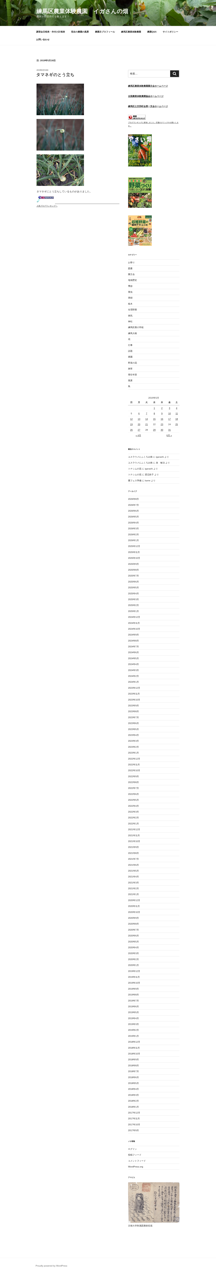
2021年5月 (133, 870)
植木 (130, 304)
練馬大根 (132, 333)
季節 (130, 286)
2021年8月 (133, 853)
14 (146, 419)
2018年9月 (133, 1059)
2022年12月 (134, 758)
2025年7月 (133, 575)
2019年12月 (134, 971)
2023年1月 (133, 752)
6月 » (169, 435)
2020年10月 (134, 912)
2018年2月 (133, 1101)
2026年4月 (133, 522)
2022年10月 (134, 770)
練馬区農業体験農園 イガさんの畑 (82, 11)
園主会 (131, 274)
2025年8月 (133, 570)
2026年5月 (133, 516)
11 (177, 413)
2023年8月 (133, 711)
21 (146, 424)
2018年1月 (133, 1107)
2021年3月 (133, 882)
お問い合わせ (42, 39)
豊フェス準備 (134, 480)
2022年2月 (133, 817)
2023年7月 (133, 717)
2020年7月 (133, 930)
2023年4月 (133, 735)
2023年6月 (133, 723)
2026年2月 (133, 534)
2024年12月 (134, 617)
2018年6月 (133, 1077)
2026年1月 (133, 540)
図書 (130, 268)
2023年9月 (133, 705)
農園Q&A (152, 31)
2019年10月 (134, 983)
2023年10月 (134, 699)
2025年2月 (133, 605)
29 (154, 430)
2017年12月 (134, 1112)
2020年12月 (134, 900)
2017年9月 (133, 1130)
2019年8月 (133, 994)
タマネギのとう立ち (55, 74)
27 (139, 430)
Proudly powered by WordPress (51, 1265)
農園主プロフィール (105, 31)
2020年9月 (133, 918)
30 (162, 430)
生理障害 (132, 309)
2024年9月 (133, 634)
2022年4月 (133, 806)
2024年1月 (133, 682)
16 (162, 419)
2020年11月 (134, 906)
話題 (130, 351)
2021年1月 (133, 894)
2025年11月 (134, 552)
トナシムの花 (134, 468)
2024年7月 (133, 646)
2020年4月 (133, 947)
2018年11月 (134, 1048)
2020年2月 (133, 959)
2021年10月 (134, 841)
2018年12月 (134, 1042)
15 (154, 419)
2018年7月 (133, 1071)
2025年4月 (133, 593)
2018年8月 (133, 1065)
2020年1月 (133, 965)
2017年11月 (134, 1118)
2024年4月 (133, 664)
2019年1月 (133, 1036)
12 (131, 419)
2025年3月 (133, 599)
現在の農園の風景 (80, 31)
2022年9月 (133, 776)
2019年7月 (133, 1000)
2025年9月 (133, 564)
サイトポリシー (170, 31)
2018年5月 (133, 1083)
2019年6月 (133, 1006)
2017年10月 (134, 1124)
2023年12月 (134, 688)
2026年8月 (133, 499)
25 (176, 424)
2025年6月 (133, 581)
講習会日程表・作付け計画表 (50, 31)
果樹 (130, 298)
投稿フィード (134, 1155)
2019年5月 (133, 1012)
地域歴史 (132, 280)
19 (131, 424)
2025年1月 (133, 611)
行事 (130, 345)
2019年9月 (133, 989)
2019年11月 (134, 977)
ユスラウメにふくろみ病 (140, 457)
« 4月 (138, 435)
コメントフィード (137, 1161)
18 (176, 419)
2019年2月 (133, 1030)
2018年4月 (133, 1089)
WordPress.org (135, 1166)
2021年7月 (133, 859)
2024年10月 (134, 629)
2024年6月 (133, 652)
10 (169, 413)
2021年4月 (133, 876)
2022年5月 (133, 800)
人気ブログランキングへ (47, 206)
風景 (130, 380)
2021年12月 (134, 829)
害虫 (130, 292)
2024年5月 (133, 658)
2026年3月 (133, 528)
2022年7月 (133, 788)
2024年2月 (133, 676)
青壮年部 (132, 374)
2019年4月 (133, 1018)
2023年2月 (133, 747)
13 (139, 419)
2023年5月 (133, 729)
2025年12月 (134, 546)
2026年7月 (133, 505)
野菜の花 (132, 363)
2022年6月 (133, 794)
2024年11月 (134, 623)
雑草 (130, 368)
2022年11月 (134, 764)
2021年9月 (133, 847)
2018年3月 (133, 1095)
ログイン (132, 1149)
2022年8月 (133, 782)
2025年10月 (134, 558)
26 (131, 430)
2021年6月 (133, 865)
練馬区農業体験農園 (131, 31)
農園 (130, 357)
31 (169, 430)
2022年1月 (133, 823)
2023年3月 (133, 741)
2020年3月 (133, 953)
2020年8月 (133, 924)
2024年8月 (133, 640)
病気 (130, 315)
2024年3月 (133, 670)
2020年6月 (133, 935)
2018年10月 (134, 1053)
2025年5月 (133, 587)
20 (139, 424)
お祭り (131, 262)
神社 (130, 321)
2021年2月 (133, 888)
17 (169, 419)
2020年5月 (133, 941)
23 (162, 424)
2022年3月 (133, 811)
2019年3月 (133, 1024)
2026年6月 (133, 511)
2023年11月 (134, 693)
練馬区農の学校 (136, 327)
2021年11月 (134, 835)
